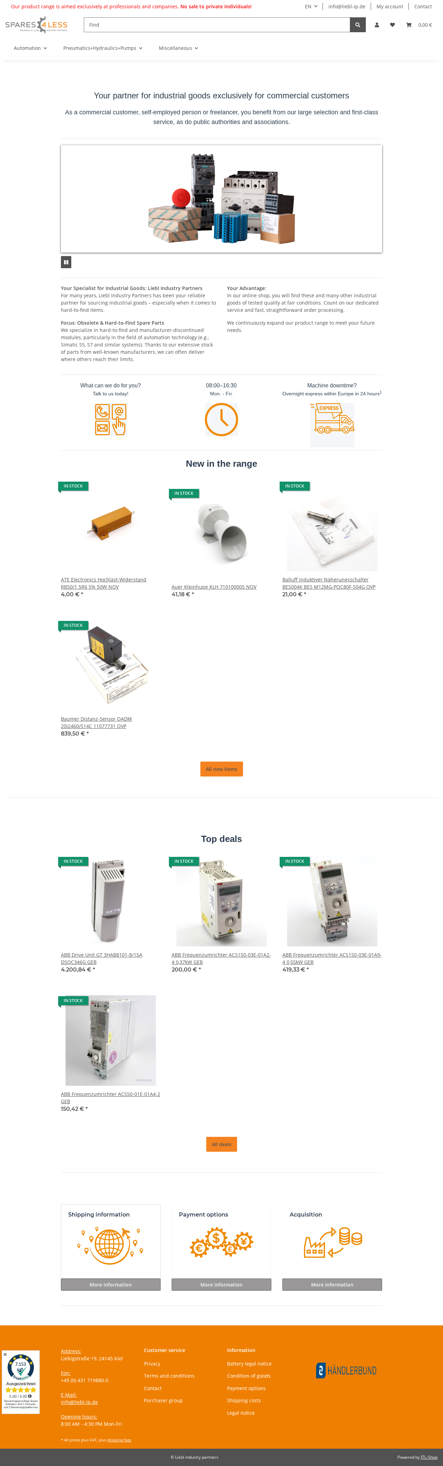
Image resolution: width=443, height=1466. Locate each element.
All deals (222, 1144)
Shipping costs (244, 1400)
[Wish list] (392, 25)
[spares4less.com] (36, 24)
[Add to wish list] (148, 487)
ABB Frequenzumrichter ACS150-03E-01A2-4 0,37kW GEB (221, 958)
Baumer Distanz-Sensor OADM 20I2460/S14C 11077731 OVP (96, 722)
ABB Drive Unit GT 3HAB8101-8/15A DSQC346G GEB (101, 958)
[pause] (66, 262)
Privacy (152, 1363)
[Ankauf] (332, 1247)
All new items (221, 769)
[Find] (358, 24)
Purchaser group (163, 1400)
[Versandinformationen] (110, 1247)
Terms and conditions (169, 1375)
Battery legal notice (249, 1363)
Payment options (246, 1388)
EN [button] (308, 6)
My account (390, 6)
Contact (423, 6)
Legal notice (241, 1413)
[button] (377, 25)
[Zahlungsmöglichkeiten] (221, 1247)
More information (111, 1284)
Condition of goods (249, 1375)
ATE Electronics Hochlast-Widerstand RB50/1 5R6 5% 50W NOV (103, 583)
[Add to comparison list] (130, 487)
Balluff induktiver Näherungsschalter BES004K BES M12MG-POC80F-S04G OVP (329, 583)
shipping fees (119, 1439)
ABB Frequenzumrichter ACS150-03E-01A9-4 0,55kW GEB (332, 958)
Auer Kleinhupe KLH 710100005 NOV (214, 586)
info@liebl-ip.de (346, 6)
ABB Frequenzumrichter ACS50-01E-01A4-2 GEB (110, 1098)
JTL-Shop (429, 1457)
